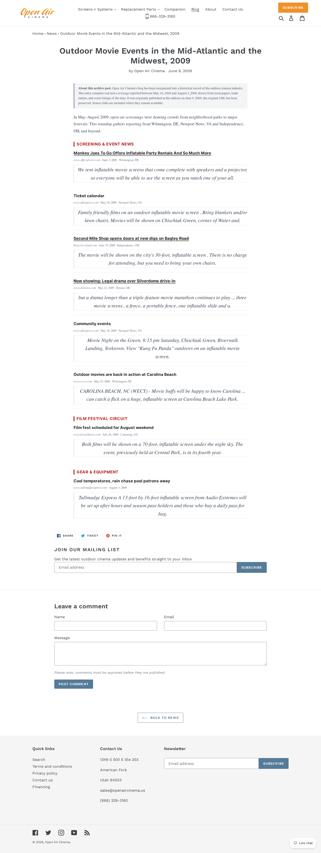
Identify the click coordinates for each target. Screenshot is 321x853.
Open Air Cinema (57, 842)
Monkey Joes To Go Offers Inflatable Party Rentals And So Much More (142, 153)
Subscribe (293, 7)
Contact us (42, 780)
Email (169, 617)
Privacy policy (44, 773)
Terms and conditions (52, 766)
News (52, 33)
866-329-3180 (162, 16)
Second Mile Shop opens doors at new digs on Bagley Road (131, 238)
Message (62, 638)
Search (38, 759)
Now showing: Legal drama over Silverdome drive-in (125, 281)
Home (37, 33)
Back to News (164, 717)
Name (59, 617)
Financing (41, 787)
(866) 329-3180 (114, 800)
